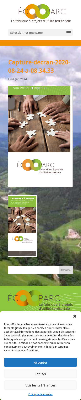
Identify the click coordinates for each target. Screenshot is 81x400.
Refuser (40, 374)
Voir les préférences (41, 385)
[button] (75, 316)
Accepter (40, 362)
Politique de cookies (40, 394)
